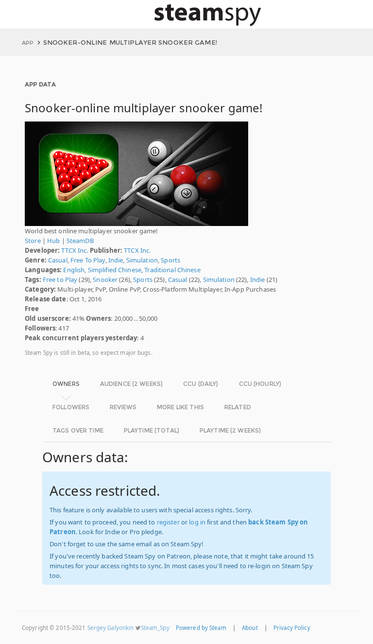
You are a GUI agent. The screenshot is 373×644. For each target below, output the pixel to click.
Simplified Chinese (114, 269)
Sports (170, 260)
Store (33, 240)
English (74, 269)
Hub (53, 240)
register (168, 522)
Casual (58, 260)
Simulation (142, 260)
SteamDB (80, 240)
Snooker (105, 279)
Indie (115, 260)
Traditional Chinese (172, 269)
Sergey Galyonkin (110, 627)
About (250, 627)
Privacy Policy (291, 627)
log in (197, 522)
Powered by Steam (201, 627)
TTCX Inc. (74, 250)
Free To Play (87, 260)
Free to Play (60, 279)
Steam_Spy (155, 627)
